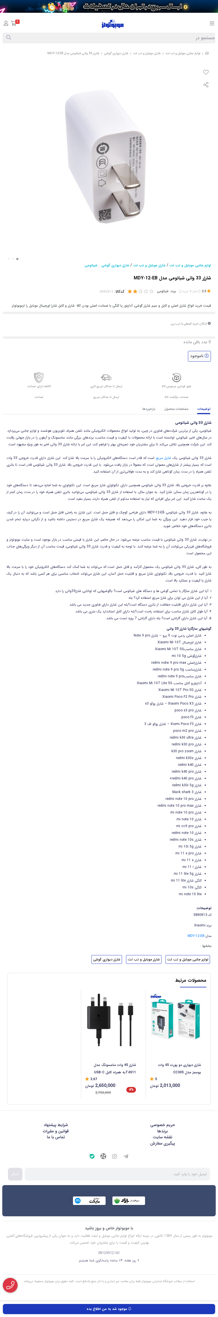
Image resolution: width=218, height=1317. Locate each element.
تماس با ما (56, 1137)
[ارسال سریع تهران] (109, 6)
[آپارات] (103, 1157)
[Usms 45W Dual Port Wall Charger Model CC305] (175, 1018)
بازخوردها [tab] (148, 409)
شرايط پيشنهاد (56, 1125)
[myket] (89, 1200)
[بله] (92, 1157)
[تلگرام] (126, 1157)
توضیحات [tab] (204, 409)
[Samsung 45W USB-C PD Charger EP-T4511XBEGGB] (110, 1018)
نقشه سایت (162, 1137)
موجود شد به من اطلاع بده (107, 1309)
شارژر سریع (163, 458)
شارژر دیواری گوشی (116, 53)
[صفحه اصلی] (207, 53)
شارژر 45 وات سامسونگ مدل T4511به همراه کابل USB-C (115, 1068)
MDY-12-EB (196, 936)
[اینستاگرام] (114, 1157)
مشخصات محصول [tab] (176, 409)
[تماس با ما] (10, 1285)
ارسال (15, 1174)
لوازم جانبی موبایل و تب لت (182, 53)
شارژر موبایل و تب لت (147, 53)
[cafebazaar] (128, 1200)
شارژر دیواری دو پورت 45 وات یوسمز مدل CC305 (179, 1068)
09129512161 (109, 1253)
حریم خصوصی (162, 1125)
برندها (162, 1131)
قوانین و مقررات (56, 1131)
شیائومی (91, 265)
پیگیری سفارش (162, 1143)
